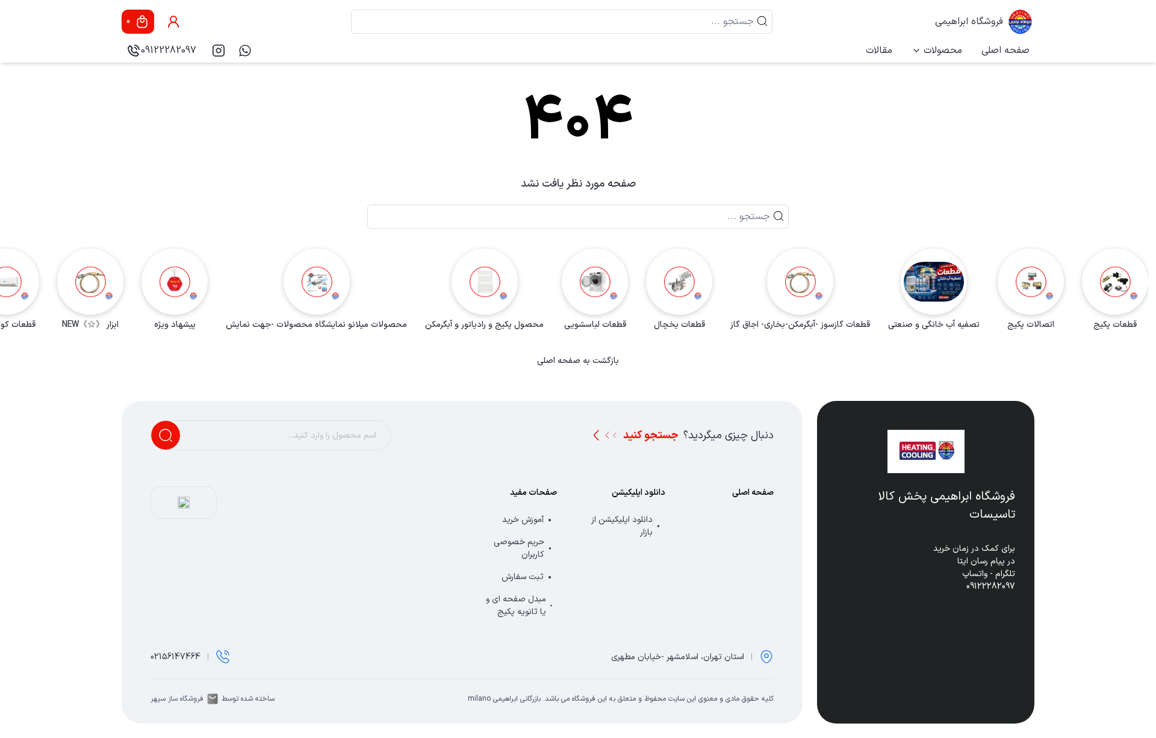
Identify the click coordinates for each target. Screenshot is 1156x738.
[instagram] (218, 50)
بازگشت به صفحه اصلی (578, 361)
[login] (173, 22)
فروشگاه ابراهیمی (969, 21)
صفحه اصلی (1005, 50)
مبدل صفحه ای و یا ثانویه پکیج (516, 605)
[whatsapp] (245, 50)
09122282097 (168, 50)
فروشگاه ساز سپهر (177, 698)
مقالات (879, 50)
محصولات (943, 50)
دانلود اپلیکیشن (638, 492)
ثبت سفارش (523, 577)
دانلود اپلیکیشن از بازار (622, 526)
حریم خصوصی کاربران (519, 548)
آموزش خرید (523, 519)
